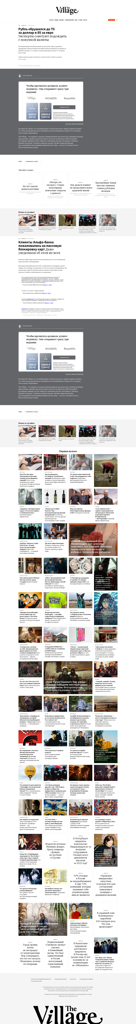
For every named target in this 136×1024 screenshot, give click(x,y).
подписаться (64, 107)
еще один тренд (99, 748)
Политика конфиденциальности (41, 979)
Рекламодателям (36, 981)
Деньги (21, 782)
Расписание (48, 748)
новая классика (23, 541)
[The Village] (68, 11)
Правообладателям (61, 979)
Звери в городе (73, 610)
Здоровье (72, 472)
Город (51, 20)
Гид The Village (48, 472)
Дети (85, 20)
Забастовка (48, 644)
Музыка (21, 610)
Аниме (96, 610)
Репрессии (22, 748)
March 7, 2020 (47, 285)
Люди (56, 20)
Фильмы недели (49, 575)
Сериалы (22, 506)
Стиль (80, 20)
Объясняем (98, 471)
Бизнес (61, 20)
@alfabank (30, 299)
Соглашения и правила (86, 979)
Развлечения (69, 20)
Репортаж (22, 472)
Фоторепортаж (50, 679)
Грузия (46, 713)
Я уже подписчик (27, 75)
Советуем (72, 575)
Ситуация (47, 610)
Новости (24, 25)
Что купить (73, 506)
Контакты (73, 979)
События (72, 921)
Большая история (75, 538)
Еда (76, 20)
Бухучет (47, 506)
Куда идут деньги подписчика (74, 123)
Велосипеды (73, 713)
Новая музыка (98, 575)
